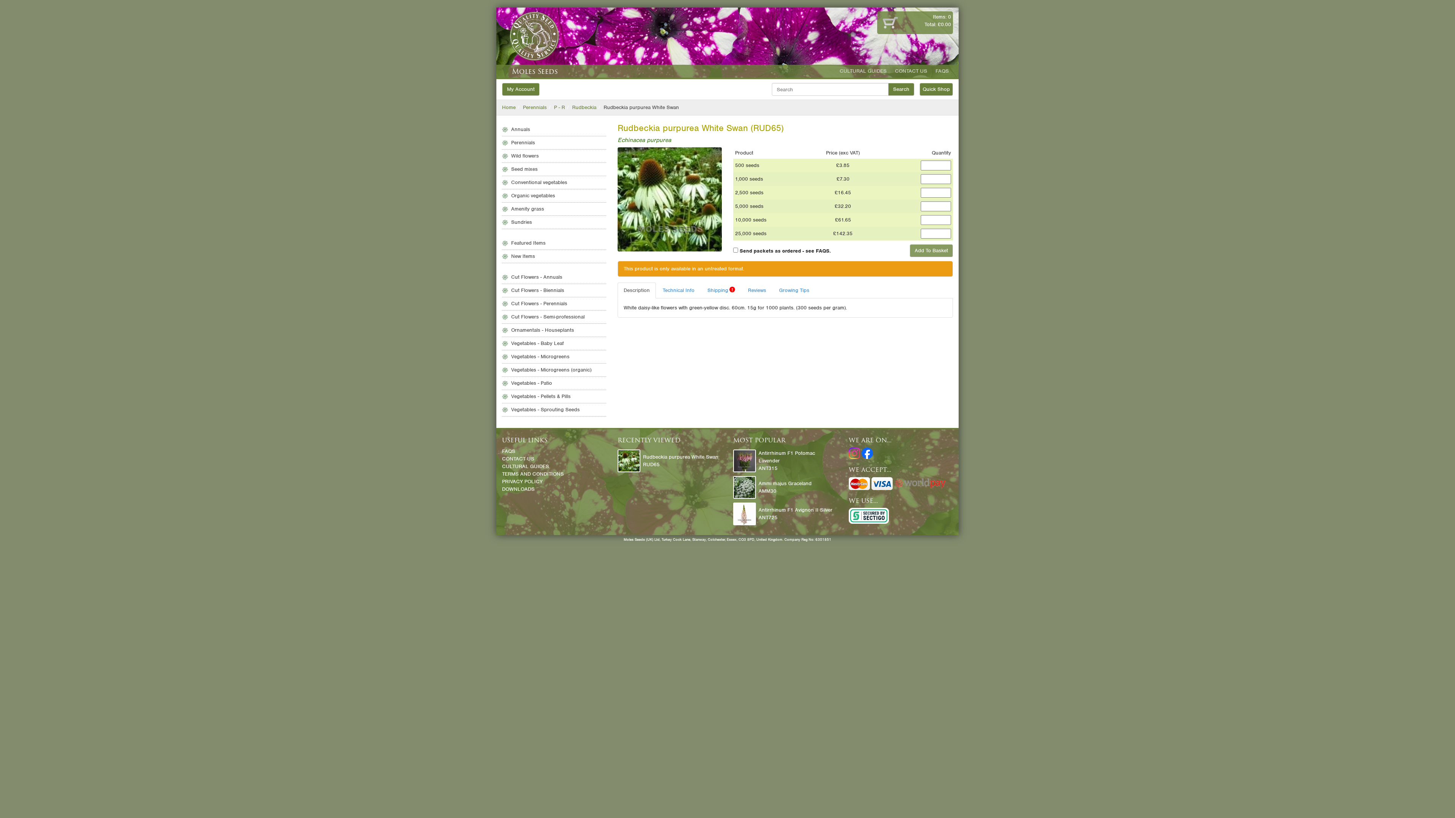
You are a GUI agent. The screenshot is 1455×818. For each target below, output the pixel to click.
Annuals (520, 129)
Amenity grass (527, 209)
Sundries (521, 222)
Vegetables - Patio (531, 383)
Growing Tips (794, 290)
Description (637, 290)
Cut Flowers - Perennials (539, 303)
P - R (559, 107)
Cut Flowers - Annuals (536, 277)
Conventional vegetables (539, 182)
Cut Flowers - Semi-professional (548, 317)
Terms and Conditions (533, 474)
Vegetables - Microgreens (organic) (551, 370)
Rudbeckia (584, 107)
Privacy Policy (522, 481)
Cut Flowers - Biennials (537, 290)
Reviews (757, 290)
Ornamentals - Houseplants (542, 330)
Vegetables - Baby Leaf (537, 343)
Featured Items (528, 243)
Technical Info (679, 290)
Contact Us (911, 71)
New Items (523, 256)
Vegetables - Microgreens (540, 356)
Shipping (720, 290)
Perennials (535, 107)
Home (509, 107)
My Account (521, 89)
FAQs (942, 71)
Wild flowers (525, 156)
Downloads (518, 489)
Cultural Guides (863, 71)
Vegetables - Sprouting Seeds (545, 409)
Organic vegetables (533, 195)
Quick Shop (936, 89)
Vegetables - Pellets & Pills (541, 396)
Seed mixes (524, 169)
